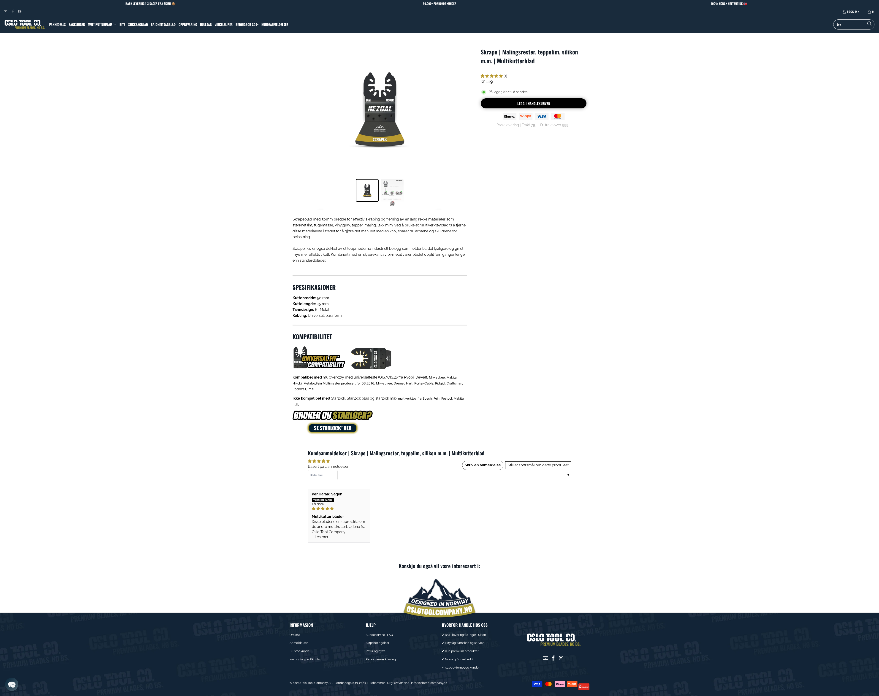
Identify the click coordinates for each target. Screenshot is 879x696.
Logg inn (853, 11)
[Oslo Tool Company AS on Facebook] (12, 11)
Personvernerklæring (381, 659)
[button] (102, 24)
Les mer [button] (321, 537)
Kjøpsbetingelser (377, 643)
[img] (339, 508)
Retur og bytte (375, 651)
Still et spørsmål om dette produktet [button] (538, 465)
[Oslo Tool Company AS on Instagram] (20, 11)
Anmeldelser (299, 643)
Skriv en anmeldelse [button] (483, 465)
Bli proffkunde (299, 651)
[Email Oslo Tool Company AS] (5, 11)
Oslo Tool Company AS (316, 683)
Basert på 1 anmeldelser (328, 466)
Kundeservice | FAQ (379, 635)
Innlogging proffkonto (305, 659)
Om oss (295, 635)
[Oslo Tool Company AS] (25, 24)
